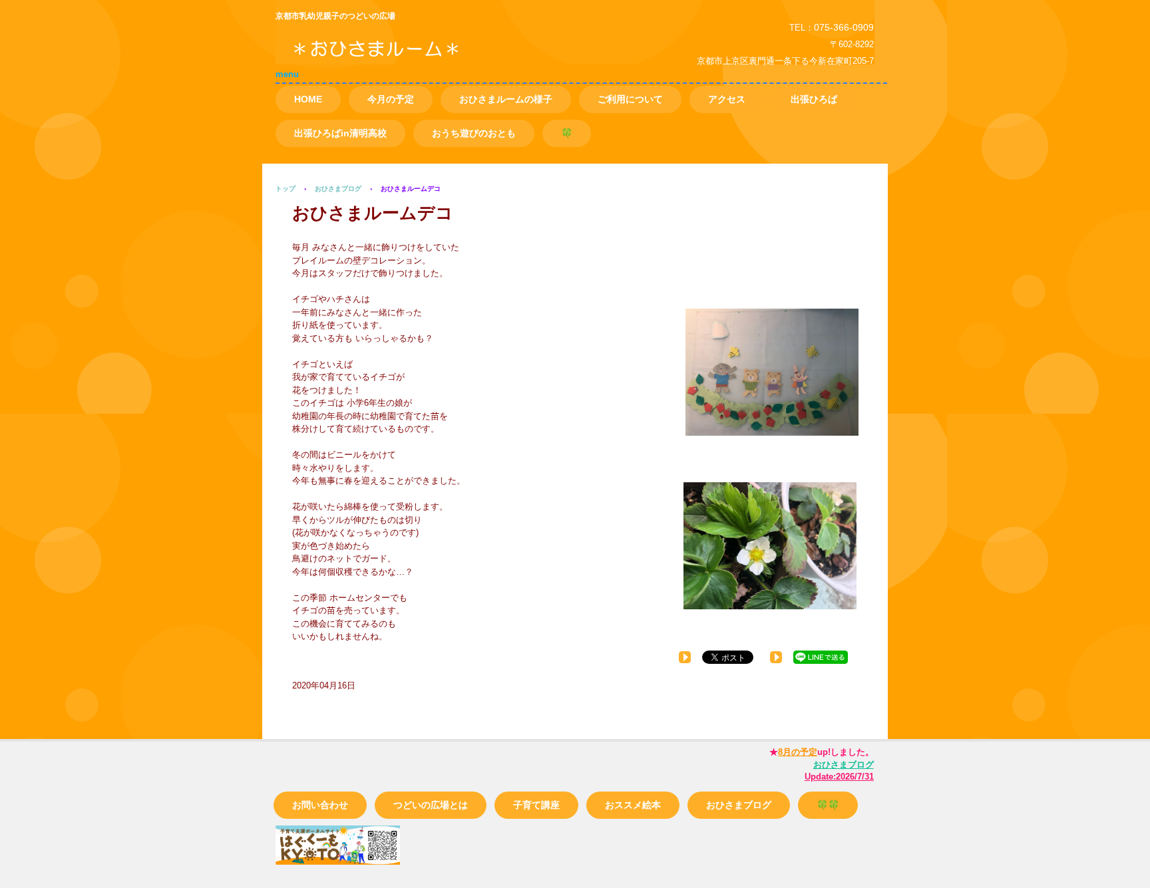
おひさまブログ (738, 805)
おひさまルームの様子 (505, 99)
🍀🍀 (828, 805)
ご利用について (630, 99)
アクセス (726, 99)
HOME (308, 99)
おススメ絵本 (633, 805)
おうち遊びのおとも (474, 133)
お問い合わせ (320, 805)
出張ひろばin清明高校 (340, 133)
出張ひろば (814, 99)
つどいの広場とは (430, 805)
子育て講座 (536, 805)
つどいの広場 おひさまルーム (428, 59)
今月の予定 (390, 99)
